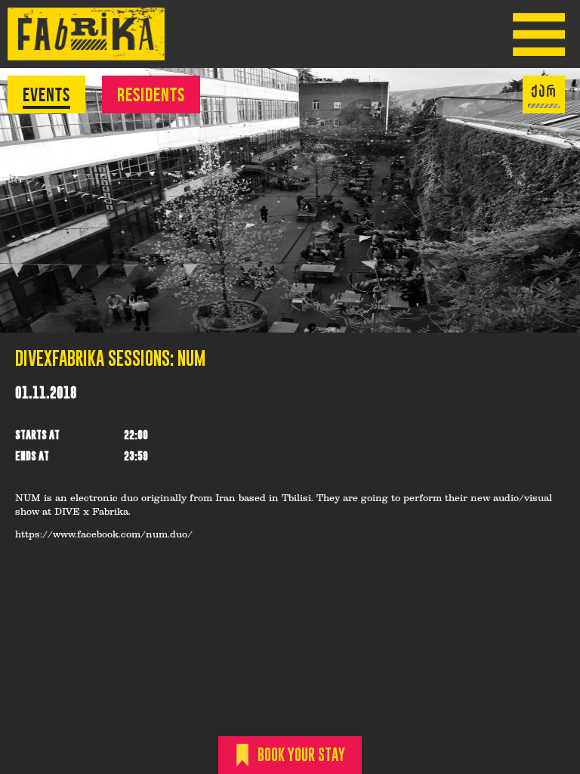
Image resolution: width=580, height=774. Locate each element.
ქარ (544, 92)
